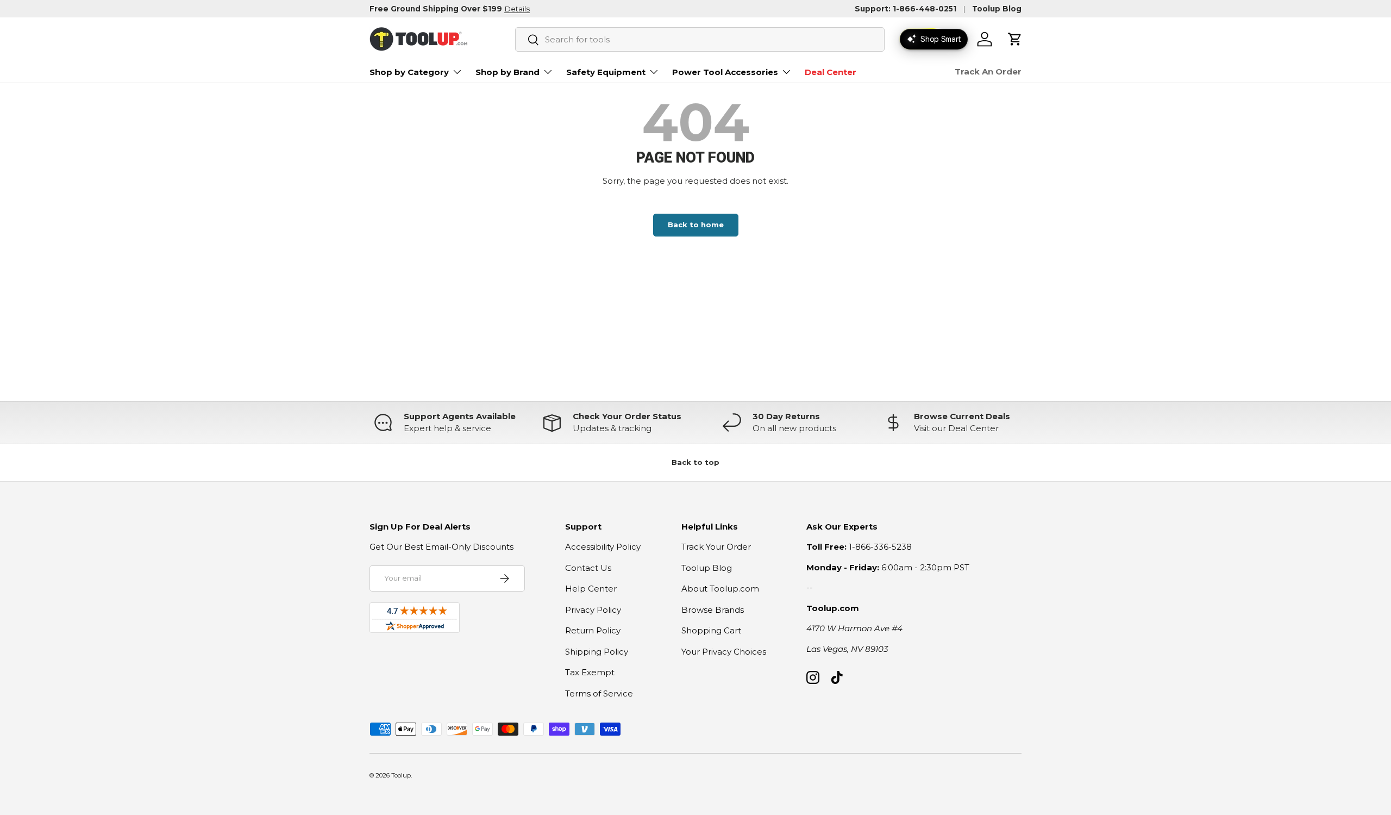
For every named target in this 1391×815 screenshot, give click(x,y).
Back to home (696, 224)
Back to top (695, 462)
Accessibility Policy (603, 547)
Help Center (591, 588)
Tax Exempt (590, 672)
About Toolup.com (720, 588)
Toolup (401, 775)
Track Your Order (716, 547)
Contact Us (588, 568)
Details (517, 8)
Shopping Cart (711, 630)
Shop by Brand (507, 72)
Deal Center (830, 72)
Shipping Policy (596, 651)
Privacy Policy (593, 610)
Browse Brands (712, 610)
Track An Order (988, 71)
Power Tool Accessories (725, 72)
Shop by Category (409, 72)
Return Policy (593, 630)
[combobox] (700, 39)
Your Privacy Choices (723, 651)
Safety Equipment (606, 72)
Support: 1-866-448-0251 (905, 8)
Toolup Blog (997, 8)
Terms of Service (599, 693)
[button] (1015, 39)
